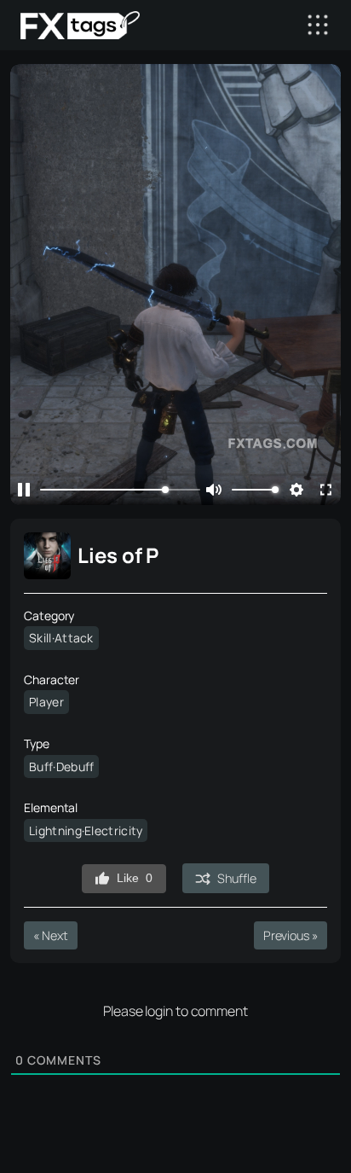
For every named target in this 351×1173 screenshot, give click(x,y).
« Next (50, 935)
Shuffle (236, 878)
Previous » (290, 935)
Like (134, 878)
